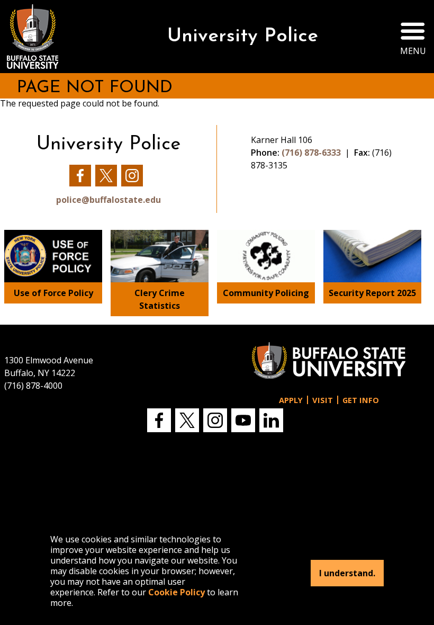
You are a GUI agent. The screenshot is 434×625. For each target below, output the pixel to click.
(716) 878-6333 (311, 152)
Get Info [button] (360, 400)
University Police (242, 36)
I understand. (347, 573)
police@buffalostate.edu (108, 199)
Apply (291, 400)
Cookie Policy (176, 592)
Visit (322, 400)
